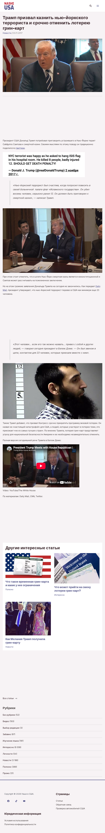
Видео (6, 721)
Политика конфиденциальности (20, 824)
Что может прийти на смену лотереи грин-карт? (72, 588)
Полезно (9, 589)
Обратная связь (63, 804)
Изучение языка (11, 741)
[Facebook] (8, 801)
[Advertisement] (52, 118)
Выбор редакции (11, 728)
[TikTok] (16, 801)
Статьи (59, 801)
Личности (8, 754)
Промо (6, 773)
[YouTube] (24, 801)
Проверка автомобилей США (70, 808)
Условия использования (16, 820)
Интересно (59, 595)
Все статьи (8, 698)
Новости (7, 33)
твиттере (20, 148)
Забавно (7, 734)
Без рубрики (9, 715)
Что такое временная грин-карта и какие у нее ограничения (27, 583)
